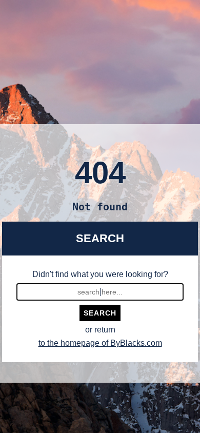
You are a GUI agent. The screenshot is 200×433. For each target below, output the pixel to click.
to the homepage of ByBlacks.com (100, 343)
